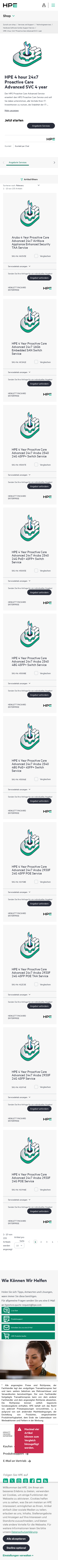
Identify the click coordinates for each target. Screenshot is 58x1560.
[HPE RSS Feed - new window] (45, 1480)
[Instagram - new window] (18, 1480)
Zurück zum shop (9, 24)
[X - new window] (12, 1480)
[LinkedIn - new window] (5, 1480)
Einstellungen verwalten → (18, 1555)
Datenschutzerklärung (24, 1531)
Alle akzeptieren (16, 1538)
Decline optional (16, 1547)
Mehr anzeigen (12, 110)
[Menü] (53, 5)
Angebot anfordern (39, 277)
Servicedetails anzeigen (17, 266)
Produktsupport (17, 1319)
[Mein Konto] (44, 5)
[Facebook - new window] (32, 1480)
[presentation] (54, 162)
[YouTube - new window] (38, 1480)
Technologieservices (43, 24)
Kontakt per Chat (22, 145)
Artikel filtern (31, 179)
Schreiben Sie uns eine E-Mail (21, 1327)
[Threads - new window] (25, 1480)
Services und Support (26, 24)
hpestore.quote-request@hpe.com (23, 1304)
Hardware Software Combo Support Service (18, 27)
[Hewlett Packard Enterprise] (10, 5)
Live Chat (14, 1310)
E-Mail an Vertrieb (14, 1461)
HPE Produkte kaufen (18, 1336)
